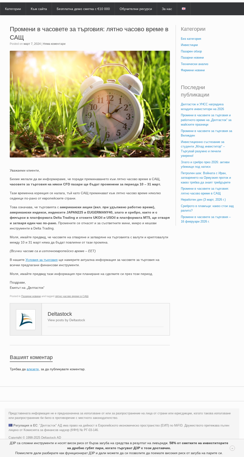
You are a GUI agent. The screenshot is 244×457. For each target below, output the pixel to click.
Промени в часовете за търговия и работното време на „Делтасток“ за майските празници (206, 119)
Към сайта (39, 9)
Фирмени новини (193, 70)
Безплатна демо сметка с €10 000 (83, 9)
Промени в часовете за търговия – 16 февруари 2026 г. (206, 219)
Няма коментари (54, 44)
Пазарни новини (31, 296)
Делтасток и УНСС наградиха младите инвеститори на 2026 (202, 106)
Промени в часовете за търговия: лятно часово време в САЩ (205, 191)
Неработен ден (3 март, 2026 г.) (203, 199)
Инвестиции (189, 45)
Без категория (191, 39)
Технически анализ (194, 64)
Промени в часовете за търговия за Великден (206, 133)
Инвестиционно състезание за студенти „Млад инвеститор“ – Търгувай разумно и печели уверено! (203, 149)
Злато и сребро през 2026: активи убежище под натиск (205, 164)
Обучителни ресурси (136, 9)
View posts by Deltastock (66, 320)
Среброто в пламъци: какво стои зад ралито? (207, 208)
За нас (167, 9)
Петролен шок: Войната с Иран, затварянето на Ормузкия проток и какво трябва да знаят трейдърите (206, 177)
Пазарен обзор (191, 51)
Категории (13, 9)
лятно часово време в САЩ (71, 296)
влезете (33, 369)
